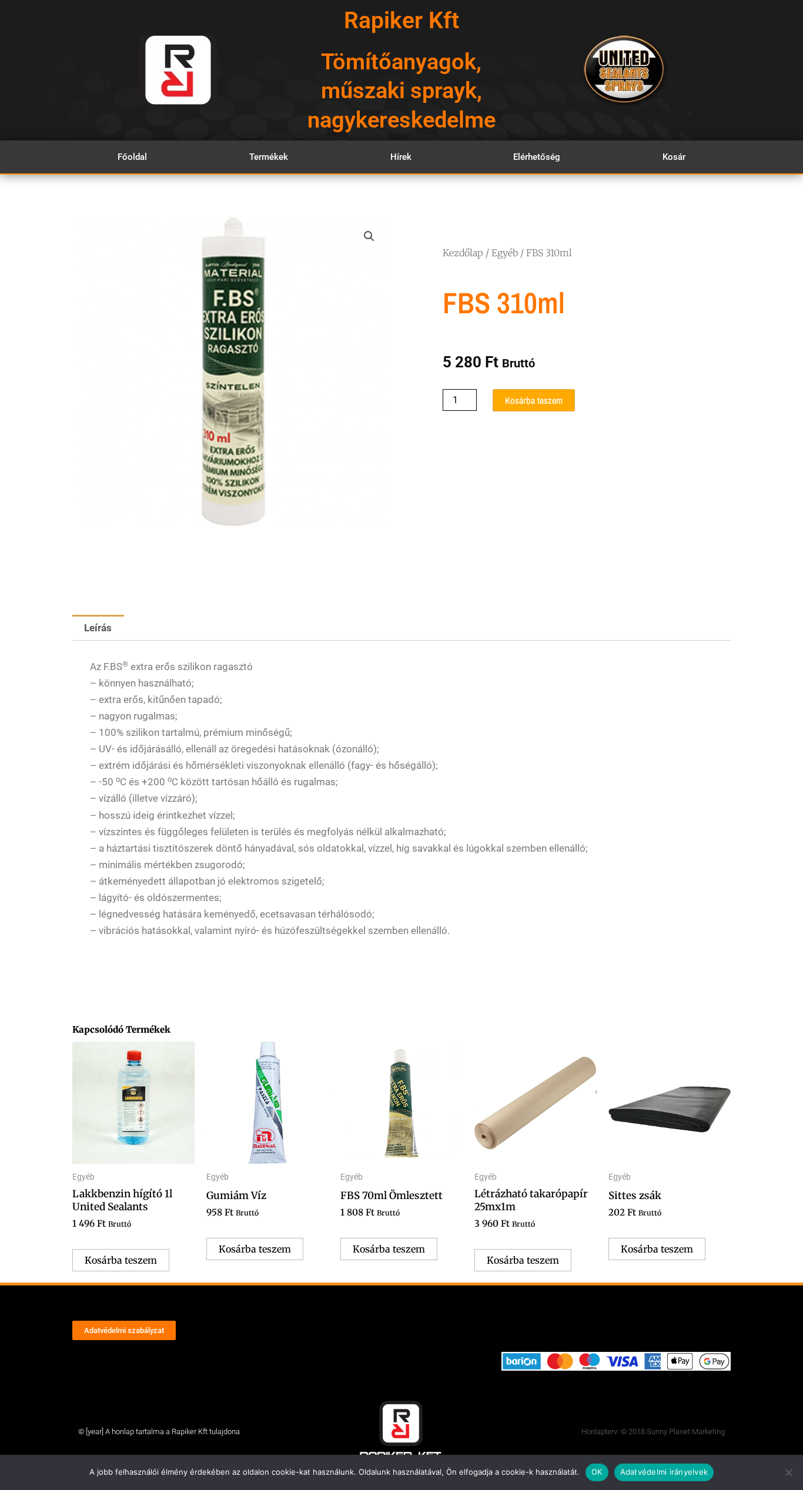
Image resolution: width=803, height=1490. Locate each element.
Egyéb (504, 253)
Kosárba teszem (534, 400)
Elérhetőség (536, 157)
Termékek (268, 157)
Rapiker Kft (401, 20)
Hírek (400, 157)
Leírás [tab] (98, 628)
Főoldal (132, 157)
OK (597, 1471)
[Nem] (788, 1472)
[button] (369, 236)
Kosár (674, 157)
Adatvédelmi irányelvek (664, 1471)
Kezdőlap (463, 253)
